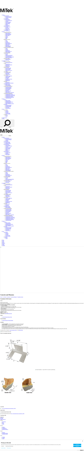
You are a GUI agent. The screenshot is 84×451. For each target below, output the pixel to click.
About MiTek (6, 232)
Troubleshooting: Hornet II (9, 96)
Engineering (5, 104)
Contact (3, 240)
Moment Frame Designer (9, 55)
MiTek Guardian (8, 84)
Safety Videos (7, 91)
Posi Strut (7, 27)
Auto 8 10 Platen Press (9, 198)
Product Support (8, 19)
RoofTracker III (8, 80)
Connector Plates (8, 26)
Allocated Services (8, 223)
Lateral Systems (8, 30)
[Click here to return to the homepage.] (6, 13)
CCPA (6, 116)
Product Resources (6, 144)
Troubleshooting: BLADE (9, 216)
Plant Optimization (8, 85)
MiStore (7, 24)
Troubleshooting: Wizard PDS (10, 97)
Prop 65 (7, 115)
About (3, 231)
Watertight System (8, 143)
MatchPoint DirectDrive (9, 62)
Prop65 (7, 237)
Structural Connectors (9, 16)
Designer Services (8, 108)
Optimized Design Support (9, 224)
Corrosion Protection (8, 17)
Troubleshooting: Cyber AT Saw (10, 217)
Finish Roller (7, 77)
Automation (3, 60)
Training (3, 244)
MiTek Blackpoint (8, 45)
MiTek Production (8, 34)
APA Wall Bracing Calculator (10, 179)
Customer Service (4, 117)
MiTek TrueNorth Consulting (10, 103)
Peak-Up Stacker (8, 69)
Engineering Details (8, 228)
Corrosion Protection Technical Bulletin (7, 320)
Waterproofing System (7, 142)
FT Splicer (7, 78)
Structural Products (6, 15)
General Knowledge (8, 220)
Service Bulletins (8, 89)
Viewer (7, 36)
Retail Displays (8, 25)
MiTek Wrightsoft (8, 46)
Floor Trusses (7, 28)
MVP (6, 38)
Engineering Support (8, 105)
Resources (7, 111)
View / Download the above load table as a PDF (9, 408)
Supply (7, 48)
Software (3, 31)
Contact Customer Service (13, 330)
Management (4, 421)
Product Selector (8, 44)
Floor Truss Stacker (8, 190)
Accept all (77, 444)
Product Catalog (8, 148)
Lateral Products (6, 141)
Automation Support (8, 209)
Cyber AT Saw (8, 186)
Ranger (7, 71)
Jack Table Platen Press (9, 201)
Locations (7, 112)
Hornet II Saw (8, 65)
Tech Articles (7, 107)
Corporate (3, 245)
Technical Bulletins (8, 147)
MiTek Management (8, 157)
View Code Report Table (8, 313)
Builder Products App (9, 43)
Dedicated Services (8, 101)
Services (3, 98)
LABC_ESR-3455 (3, 419)
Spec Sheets (7, 90)
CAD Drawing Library (9, 20)
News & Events (8, 235)
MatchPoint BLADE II (9, 64)
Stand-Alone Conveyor (9, 70)
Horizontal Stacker (8, 68)
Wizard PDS (7, 73)
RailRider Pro (7, 79)
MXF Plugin (7, 182)
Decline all (77, 446)
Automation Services (7, 83)
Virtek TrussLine (8, 74)
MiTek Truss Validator (9, 57)
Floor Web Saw (8, 66)
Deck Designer (8, 42)
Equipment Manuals (8, 88)
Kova (6, 40)
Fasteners (7, 18)
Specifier (7, 41)
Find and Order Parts (8, 87)
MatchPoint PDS (8, 72)
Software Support (8, 59)
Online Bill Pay (8, 23)
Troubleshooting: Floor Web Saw (10, 95)
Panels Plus (7, 205)
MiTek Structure (8, 33)
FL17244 (1, 418)
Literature (7, 21)
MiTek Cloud (7, 35)
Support (3, 118)
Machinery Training (8, 213)
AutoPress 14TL (8, 76)
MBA (6, 161)
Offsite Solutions (6, 151)
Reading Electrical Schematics (10, 92)
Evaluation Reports (8, 106)
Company (7, 110)
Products (3, 137)
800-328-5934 (21, 330)
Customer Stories (8, 113)
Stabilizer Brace (8, 29)
